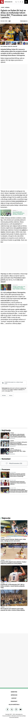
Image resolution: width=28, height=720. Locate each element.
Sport (2, 7)
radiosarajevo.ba (18, 714)
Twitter (11, 389)
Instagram (20, 389)
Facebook (15, 389)
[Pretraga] (18, 1)
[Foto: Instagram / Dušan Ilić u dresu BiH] (19, 43)
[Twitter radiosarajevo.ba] (11, 709)
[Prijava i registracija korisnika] (20, 1)
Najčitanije (6, 430)
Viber (9, 390)
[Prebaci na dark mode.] (16, 1)
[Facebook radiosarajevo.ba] (7, 709)
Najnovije (6, 518)
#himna (10, 395)
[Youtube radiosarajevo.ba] (20, 709)
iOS (25, 388)
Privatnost (14, 701)
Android (22, 388)
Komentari (6, 459)
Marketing (14, 692)
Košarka (7, 7)
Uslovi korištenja (14, 704)
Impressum (14, 695)
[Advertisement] (14, 126)
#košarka (4, 395)
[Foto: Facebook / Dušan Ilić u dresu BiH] (2, 43)
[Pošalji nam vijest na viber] (16, 709)
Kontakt (14, 698)
